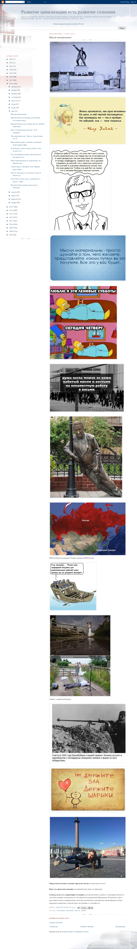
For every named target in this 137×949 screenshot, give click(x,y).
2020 (11, 69)
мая (12, 111)
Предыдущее (120, 926)
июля (13, 104)
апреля (14, 192)
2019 (11, 73)
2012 (11, 217)
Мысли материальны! (19, 114)
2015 (11, 207)
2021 (11, 66)
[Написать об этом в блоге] (84, 908)
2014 (11, 210)
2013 (11, 214)
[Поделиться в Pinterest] (92, 908)
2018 (11, 76)
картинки (61, 910)
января (14, 202)
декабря (14, 86)
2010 (11, 224)
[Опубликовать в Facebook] (89, 908)
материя (69, 910)
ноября (14, 90)
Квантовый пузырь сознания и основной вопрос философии (26, 143)
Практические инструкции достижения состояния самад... (25, 119)
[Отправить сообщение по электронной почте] (78, 907)
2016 (11, 83)
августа (14, 100)
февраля (14, 199)
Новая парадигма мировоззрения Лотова (68, 24)
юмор (83, 910)
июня (13, 107)
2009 (11, 228)
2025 (11, 59)
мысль (77, 910)
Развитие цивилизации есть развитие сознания (68, 11)
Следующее (53, 926)
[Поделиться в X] (87, 908)
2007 (11, 235)
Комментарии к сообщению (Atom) (75, 931)
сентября (15, 97)
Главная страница (87, 926)
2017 (11, 80)
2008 (11, 231)
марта (13, 195)
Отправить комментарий (56, 922)
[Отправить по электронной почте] (82, 908)
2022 (11, 62)
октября (14, 93)
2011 (11, 221)
